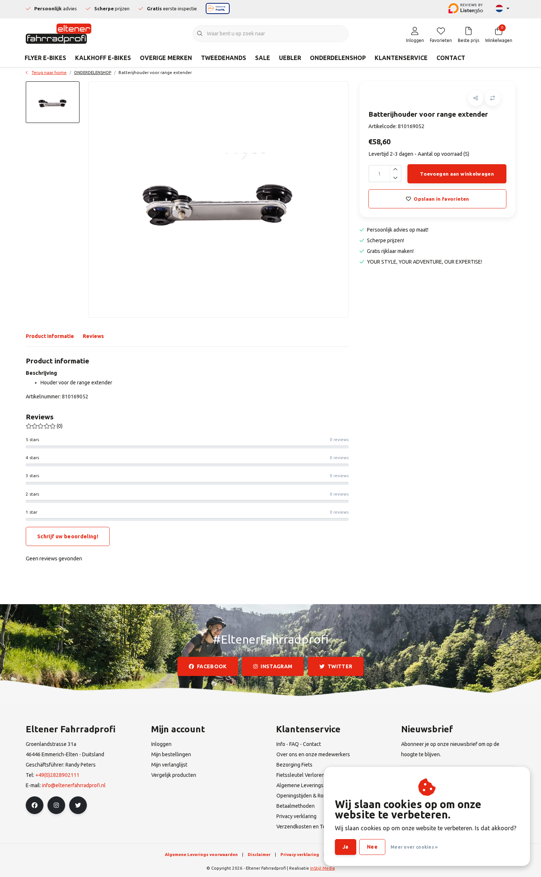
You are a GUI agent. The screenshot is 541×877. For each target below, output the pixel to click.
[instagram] (56, 805)
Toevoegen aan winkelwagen (457, 174)
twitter (340, 666)
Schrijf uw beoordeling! (67, 536)
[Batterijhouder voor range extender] (218, 199)
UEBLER (290, 57)
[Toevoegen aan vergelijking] (493, 98)
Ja (346, 847)
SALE (262, 57)
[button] (476, 98)
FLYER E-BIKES (45, 57)
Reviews (93, 336)
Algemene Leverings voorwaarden (201, 854)
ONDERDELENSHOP (338, 57)
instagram (277, 666)
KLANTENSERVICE (401, 57)
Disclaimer (259, 854)
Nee (372, 847)
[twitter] (78, 805)
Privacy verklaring (299, 854)
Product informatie (50, 336)
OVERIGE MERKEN (166, 57)
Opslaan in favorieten (441, 199)
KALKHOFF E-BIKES (103, 57)
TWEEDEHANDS (223, 57)
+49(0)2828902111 (57, 775)
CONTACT (450, 57)
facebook (212, 666)
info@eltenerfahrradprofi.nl (74, 785)
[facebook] (34, 805)
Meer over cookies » (414, 847)
